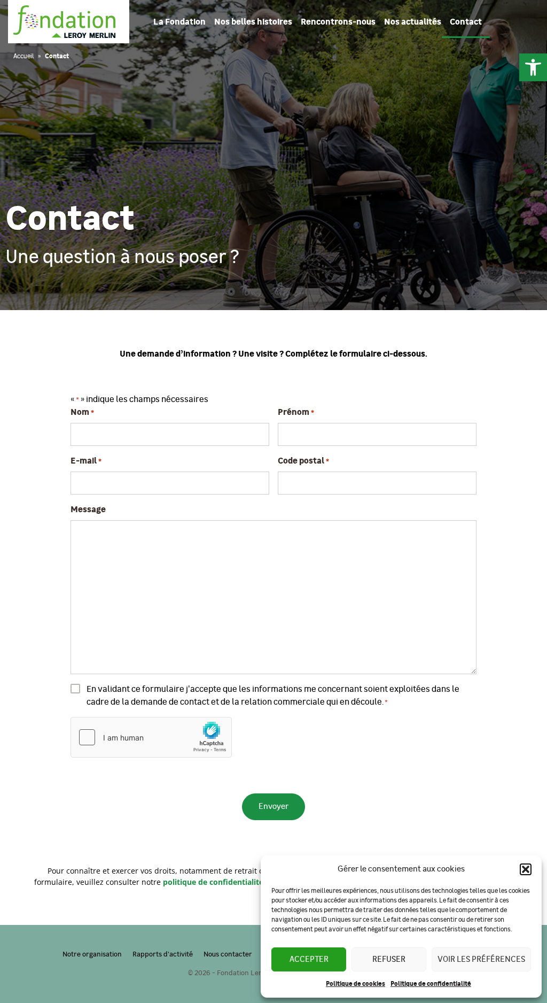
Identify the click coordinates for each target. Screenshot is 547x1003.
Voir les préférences (481, 959)
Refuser (388, 959)
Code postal (303, 461)
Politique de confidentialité (430, 984)
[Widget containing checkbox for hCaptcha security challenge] (151, 737)
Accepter (309, 959)
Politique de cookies (355, 984)
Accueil (23, 56)
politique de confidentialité (213, 882)
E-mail (86, 461)
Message (88, 509)
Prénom (296, 412)
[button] (533, 67)
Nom (82, 412)
